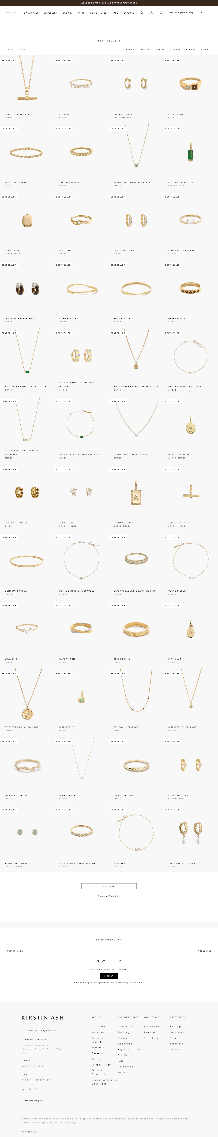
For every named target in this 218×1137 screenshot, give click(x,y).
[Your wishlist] (161, 13)
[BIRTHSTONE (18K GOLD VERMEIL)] (82, 702)
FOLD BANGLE (122, 318)
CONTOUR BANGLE (16, 591)
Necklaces (177, 1032)
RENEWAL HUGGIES (16, 523)
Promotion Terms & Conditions (105, 1081)
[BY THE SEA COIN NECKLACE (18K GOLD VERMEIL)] (27, 702)
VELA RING (11, 659)
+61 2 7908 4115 (32, 1066)
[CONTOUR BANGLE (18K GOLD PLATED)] (27, 566)
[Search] (142, 13)
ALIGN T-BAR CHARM (180, 523)
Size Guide (125, 1043)
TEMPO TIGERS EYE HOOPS (21, 318)
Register (150, 1032)
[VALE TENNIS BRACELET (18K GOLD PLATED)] (27, 157)
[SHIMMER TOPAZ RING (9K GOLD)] (27, 770)
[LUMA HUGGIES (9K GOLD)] (136, 89)
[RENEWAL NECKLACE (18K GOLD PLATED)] (136, 702)
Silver (22, 49)
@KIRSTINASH (14, 951)
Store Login (152, 1026)
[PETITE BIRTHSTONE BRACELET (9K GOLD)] (82, 566)
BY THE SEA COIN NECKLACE (22, 727)
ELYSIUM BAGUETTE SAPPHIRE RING (135, 591)
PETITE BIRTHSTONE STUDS (21, 863)
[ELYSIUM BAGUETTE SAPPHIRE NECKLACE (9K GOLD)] (27, 430)
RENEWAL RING (177, 318)
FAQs (121, 1060)
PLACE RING (66, 250)
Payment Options (129, 1049)
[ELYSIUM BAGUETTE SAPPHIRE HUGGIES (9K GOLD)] (82, 362)
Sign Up (109, 976)
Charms (175, 1049)
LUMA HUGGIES (123, 114)
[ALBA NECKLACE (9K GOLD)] (82, 770)
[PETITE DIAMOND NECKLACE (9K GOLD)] (136, 430)
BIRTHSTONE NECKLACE (182, 727)
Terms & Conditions (99, 1072)
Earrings (175, 1026)
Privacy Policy (101, 1064)
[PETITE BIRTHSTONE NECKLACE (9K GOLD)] (136, 157)
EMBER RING (175, 114)
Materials (98, 1032)
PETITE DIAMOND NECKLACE (130, 454)
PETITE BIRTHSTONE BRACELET (77, 591)
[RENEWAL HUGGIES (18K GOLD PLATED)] (27, 498)
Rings (173, 1038)
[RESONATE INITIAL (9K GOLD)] (136, 498)
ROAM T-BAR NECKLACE (19, 114)
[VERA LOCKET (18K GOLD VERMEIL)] (27, 225)
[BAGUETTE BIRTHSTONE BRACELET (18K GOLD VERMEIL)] (82, 430)
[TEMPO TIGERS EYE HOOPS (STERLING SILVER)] (27, 294)
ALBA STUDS (66, 523)
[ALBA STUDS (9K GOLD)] (82, 498)
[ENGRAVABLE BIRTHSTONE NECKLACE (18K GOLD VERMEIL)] (136, 362)
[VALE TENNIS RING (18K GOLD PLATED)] (82, 157)
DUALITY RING (67, 659)
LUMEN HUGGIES (178, 795)
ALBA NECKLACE (69, 795)
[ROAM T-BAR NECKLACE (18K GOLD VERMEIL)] (27, 89)
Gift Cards (125, 1055)
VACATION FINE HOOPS (181, 863)
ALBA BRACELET (123, 863)
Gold (10, 49)
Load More (109, 886)
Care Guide (125, 1066)
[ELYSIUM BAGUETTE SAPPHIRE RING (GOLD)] (136, 566)
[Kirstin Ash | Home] (10, 12)
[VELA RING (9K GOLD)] (27, 634)
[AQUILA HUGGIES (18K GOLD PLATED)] (136, 225)
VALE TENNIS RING (70, 182)
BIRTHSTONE (66, 727)
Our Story (98, 1026)
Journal (97, 1059)
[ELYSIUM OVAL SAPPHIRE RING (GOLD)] (82, 838)
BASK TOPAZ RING (124, 795)
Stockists (98, 1047)
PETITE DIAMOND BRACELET (184, 386)
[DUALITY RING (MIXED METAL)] (82, 634)
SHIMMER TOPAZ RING (18, 795)
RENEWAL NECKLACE (126, 727)
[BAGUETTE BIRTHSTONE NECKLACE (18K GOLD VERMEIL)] (27, 362)
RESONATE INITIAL (124, 523)
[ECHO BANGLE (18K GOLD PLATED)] (82, 294)
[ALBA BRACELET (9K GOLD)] (136, 838)
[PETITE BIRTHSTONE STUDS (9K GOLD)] (27, 838)
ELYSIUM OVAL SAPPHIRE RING (77, 863)
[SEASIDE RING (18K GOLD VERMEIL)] (136, 634)
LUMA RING (66, 114)
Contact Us (125, 1026)
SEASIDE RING (122, 659)
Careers (97, 1053)
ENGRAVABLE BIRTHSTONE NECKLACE (136, 386)
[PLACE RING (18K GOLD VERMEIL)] (82, 225)
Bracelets (176, 1043)
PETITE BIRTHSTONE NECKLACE (132, 182)
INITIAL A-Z (174, 659)
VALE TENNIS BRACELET (19, 182)
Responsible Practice (100, 1040)
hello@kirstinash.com (36, 1079)
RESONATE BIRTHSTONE (182, 182)
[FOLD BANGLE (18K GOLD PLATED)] (136, 294)
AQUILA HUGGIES (124, 250)
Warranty (124, 1072)
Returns (123, 1038)
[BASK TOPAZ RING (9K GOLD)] (136, 770)
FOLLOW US (205, 951)
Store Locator (153, 1038)
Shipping (124, 1032)
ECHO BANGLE (67, 318)
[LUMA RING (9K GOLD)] (82, 89)
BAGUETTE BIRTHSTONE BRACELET (79, 454)
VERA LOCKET (13, 250)
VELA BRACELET (177, 591)
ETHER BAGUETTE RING (182, 250)
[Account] (151, 13)
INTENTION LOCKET (179, 454)
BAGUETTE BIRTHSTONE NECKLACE (25, 386)
